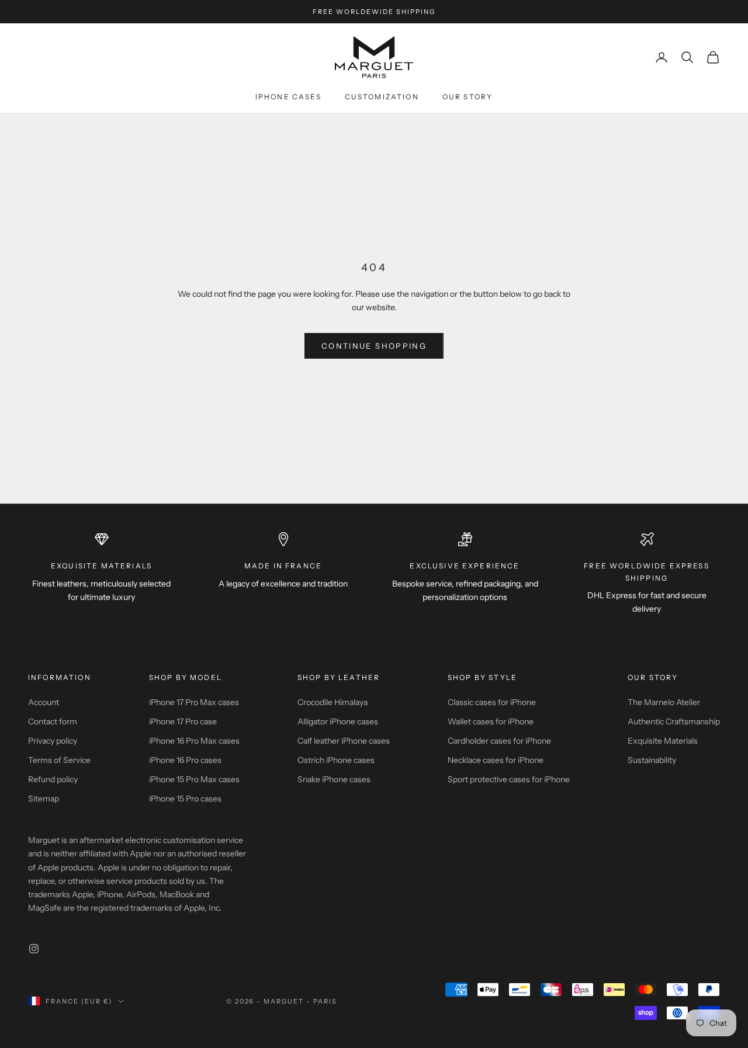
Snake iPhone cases (333, 779)
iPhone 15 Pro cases (185, 798)
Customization (382, 96)
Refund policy (53, 779)
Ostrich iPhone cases (336, 760)
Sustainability (652, 760)
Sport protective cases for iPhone (509, 779)
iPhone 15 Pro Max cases (194, 779)
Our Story (467, 96)
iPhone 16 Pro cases (185, 760)
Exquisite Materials (663, 740)
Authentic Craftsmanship (674, 721)
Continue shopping (374, 346)
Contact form (52, 721)
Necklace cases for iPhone (495, 760)
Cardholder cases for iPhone (499, 740)
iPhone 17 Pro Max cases (194, 702)
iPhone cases (288, 96)
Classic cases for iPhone (492, 702)
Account (43, 702)
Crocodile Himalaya (332, 702)
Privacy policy (52, 740)
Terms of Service (59, 760)
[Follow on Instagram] (34, 949)
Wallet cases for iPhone (491, 721)
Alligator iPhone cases (337, 721)
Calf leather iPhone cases (343, 740)
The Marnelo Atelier (664, 702)
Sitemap (43, 798)
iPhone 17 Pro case (183, 721)
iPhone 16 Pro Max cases (194, 740)
